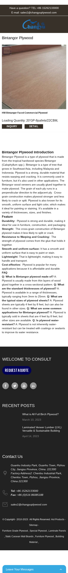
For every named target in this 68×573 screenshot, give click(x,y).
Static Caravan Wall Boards (19, 536)
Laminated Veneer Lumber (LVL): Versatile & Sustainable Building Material (42, 431)
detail (33, 126)
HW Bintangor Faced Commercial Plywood (24, 112)
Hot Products (57, 519)
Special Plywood (38, 530)
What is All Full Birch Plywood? (40, 414)
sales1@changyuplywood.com (38, 12)
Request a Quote (17, 370)
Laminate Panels (57, 530)
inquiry (12, 126)
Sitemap (33, 525)
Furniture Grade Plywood (15, 530)
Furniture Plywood (44, 536)
